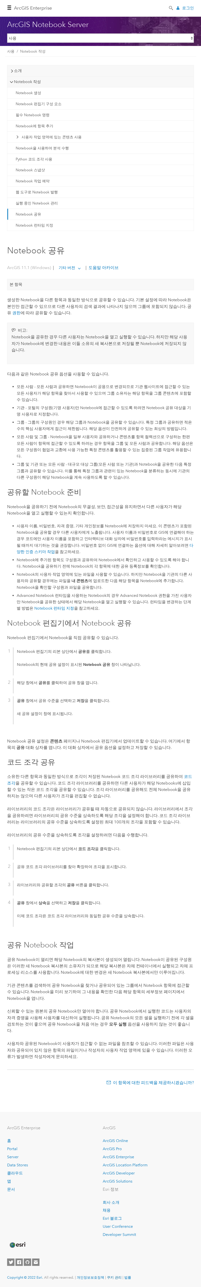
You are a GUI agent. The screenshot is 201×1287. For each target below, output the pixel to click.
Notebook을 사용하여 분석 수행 (42, 148)
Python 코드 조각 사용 (34, 159)
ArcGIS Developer (119, 1173)
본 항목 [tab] (16, 284)
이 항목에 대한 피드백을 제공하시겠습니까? (153, 1082)
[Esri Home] (17, 1245)
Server (13, 1157)
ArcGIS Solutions (117, 1181)
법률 (127, 1277)
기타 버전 (67, 267)
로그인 (188, 8)
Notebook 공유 (28, 214)
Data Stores (17, 1165)
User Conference (118, 1226)
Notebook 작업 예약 (33, 181)
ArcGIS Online (115, 1140)
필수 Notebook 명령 (33, 115)
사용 (10, 51)
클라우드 (15, 1173)
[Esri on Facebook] (19, 1262)
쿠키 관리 (114, 1277)
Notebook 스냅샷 (30, 170)
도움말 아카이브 (103, 267)
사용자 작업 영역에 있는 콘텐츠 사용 (52, 137)
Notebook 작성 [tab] (27, 81)
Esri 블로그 (112, 1218)
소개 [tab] (18, 70)
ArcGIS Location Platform (125, 1165)
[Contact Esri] (35, 1262)
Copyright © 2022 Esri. (25, 1277)
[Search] (171, 7)
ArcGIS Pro (112, 1148)
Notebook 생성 (28, 93)
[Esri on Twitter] (10, 1262)
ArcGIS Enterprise (33, 8)
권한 (16, 312)
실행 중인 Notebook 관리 (37, 203)
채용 (107, 1210)
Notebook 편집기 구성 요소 (39, 104)
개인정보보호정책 (90, 1277)
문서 (11, 1189)
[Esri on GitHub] (27, 1262)
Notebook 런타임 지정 (34, 225)
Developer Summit (119, 1234)
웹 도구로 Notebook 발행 (37, 192)
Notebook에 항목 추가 (34, 126)
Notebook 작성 (33, 51)
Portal (12, 1148)
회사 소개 (111, 1202)
